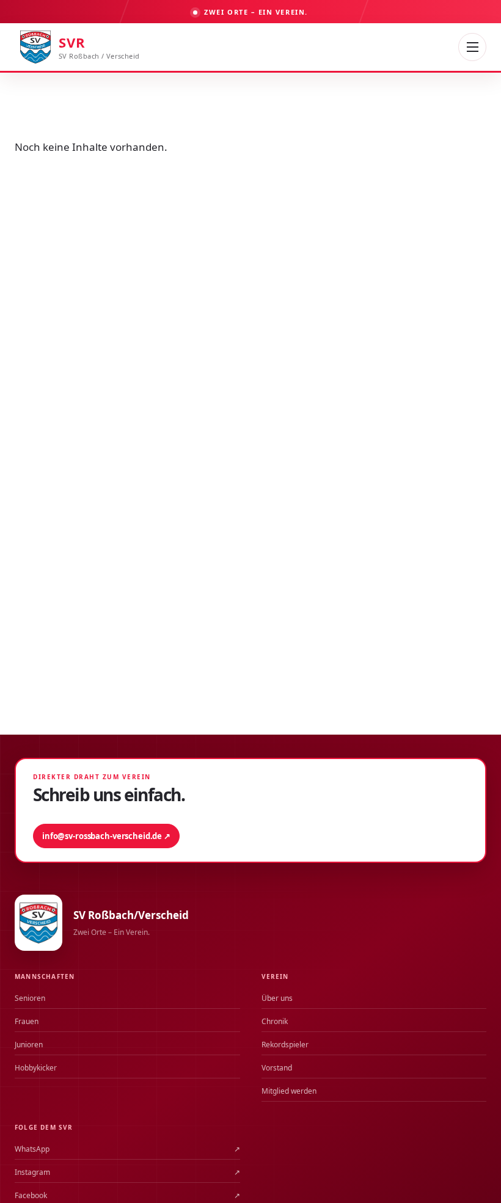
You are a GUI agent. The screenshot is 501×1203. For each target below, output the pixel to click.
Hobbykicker (36, 1068)
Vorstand (276, 1068)
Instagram (127, 1172)
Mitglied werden (288, 1091)
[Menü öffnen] (472, 47)
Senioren (30, 998)
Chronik (274, 1021)
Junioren (29, 1044)
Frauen (26, 1021)
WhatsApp (127, 1149)
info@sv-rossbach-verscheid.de (106, 835)
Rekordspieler (285, 1044)
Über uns (277, 998)
